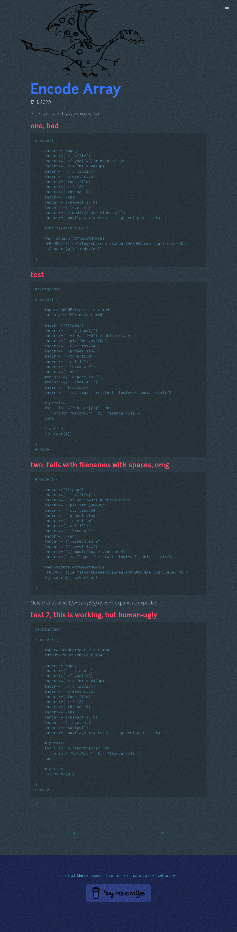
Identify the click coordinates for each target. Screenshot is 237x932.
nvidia (142, 876)
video (152, 876)
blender (83, 876)
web (161, 876)
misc (133, 876)
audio (63, 876)
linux (110, 876)
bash (34, 804)
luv (117, 876)
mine (124, 876)
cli (103, 876)
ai (166, 876)
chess (173, 876)
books (96, 876)
